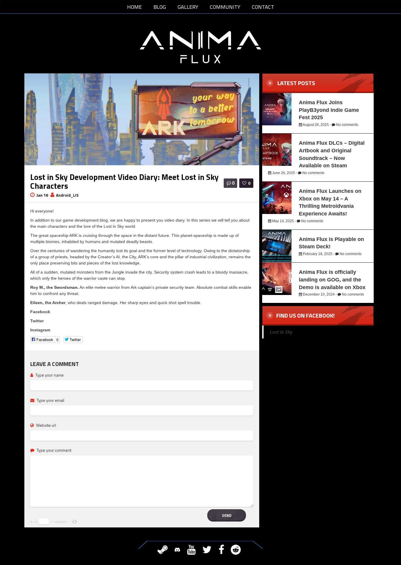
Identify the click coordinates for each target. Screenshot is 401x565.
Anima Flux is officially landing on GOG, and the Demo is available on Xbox (332, 279)
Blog (160, 7)
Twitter (37, 320)
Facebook (40, 311)
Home (134, 7)
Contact (263, 7)
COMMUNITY (225, 7)
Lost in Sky (280, 332)
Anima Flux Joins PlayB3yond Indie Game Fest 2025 (329, 109)
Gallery (188, 7)
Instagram (40, 330)
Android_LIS (67, 195)
